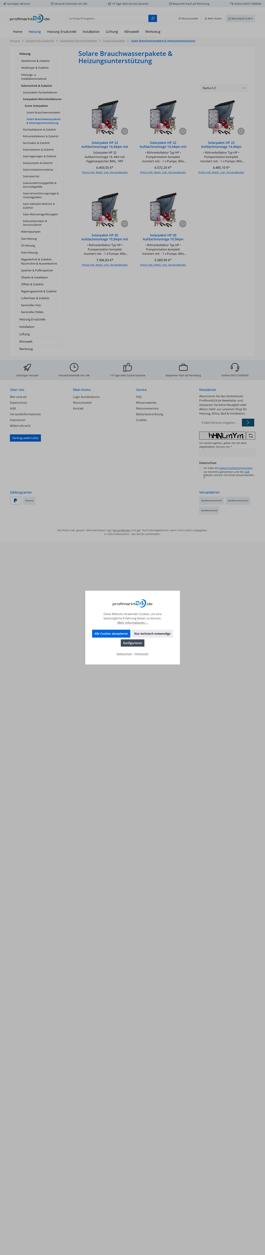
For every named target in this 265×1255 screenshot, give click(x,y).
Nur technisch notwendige (152, 634)
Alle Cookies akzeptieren (111, 634)
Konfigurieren (132, 643)
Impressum (141, 653)
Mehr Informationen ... (132, 623)
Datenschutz (124, 653)
